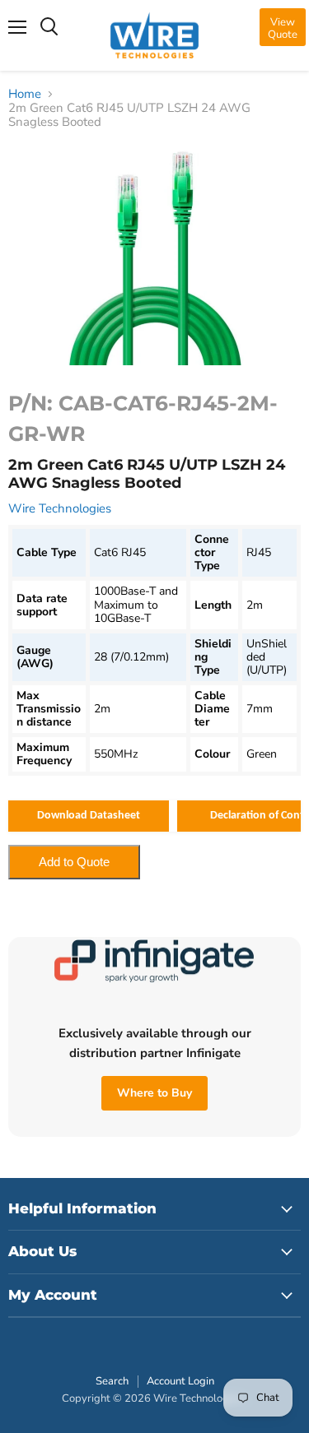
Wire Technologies (59, 508)
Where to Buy (154, 1093)
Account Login (180, 1381)
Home (24, 94)
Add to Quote (74, 862)
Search (112, 1381)
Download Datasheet (88, 815)
